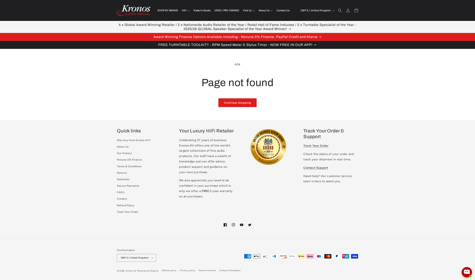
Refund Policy (126, 205)
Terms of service (207, 270)
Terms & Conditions (129, 166)
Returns (122, 172)
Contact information (230, 270)
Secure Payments (128, 185)
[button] (340, 10)
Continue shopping (237, 102)
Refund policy (169, 270)
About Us (123, 146)
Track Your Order (127, 212)
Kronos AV (131, 271)
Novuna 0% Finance (129, 159)
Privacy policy (187, 270)
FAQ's (121, 192)
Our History (124, 153)
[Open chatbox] (467, 272)
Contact (122, 198)
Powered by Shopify (147, 271)
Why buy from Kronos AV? (133, 140)
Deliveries (123, 179)
